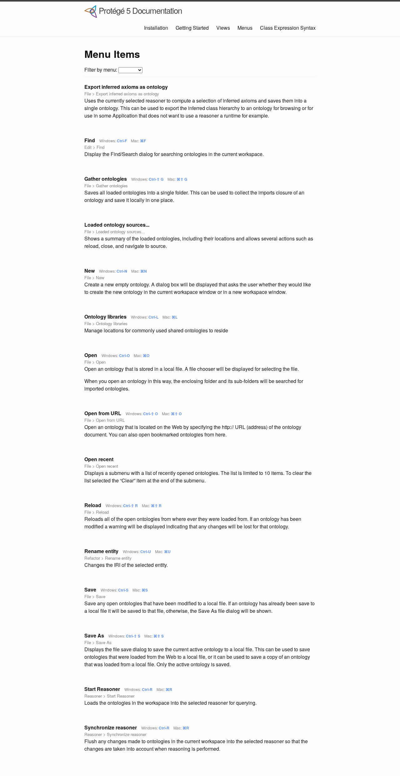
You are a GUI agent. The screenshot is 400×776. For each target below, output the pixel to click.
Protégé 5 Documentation (139, 10)
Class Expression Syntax (288, 27)
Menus (245, 27)
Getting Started (192, 27)
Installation (156, 27)
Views (223, 27)
